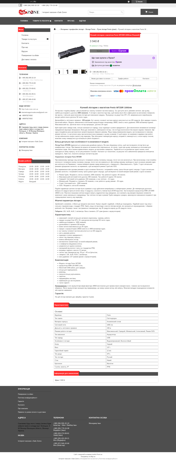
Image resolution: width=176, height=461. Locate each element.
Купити (99, 51)
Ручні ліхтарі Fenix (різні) (106, 29)
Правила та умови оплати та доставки (32, 412)
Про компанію (23, 408)
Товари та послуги (41, 21)
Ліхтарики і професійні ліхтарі (72, 29)
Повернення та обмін (30, 55)
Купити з (115, 51)
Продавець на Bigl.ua (88, 456)
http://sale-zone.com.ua (30, 109)
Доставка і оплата (29, 59)
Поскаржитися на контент (89, 459)
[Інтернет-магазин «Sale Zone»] (29, 12)
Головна (24, 21)
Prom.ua (99, 454)
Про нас (70, 21)
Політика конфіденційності (27, 398)
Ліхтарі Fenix (90, 29)
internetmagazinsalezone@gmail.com (34, 112)
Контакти (58, 21)
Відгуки (82, 21)
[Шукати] (122, 12)
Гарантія (21, 401)
